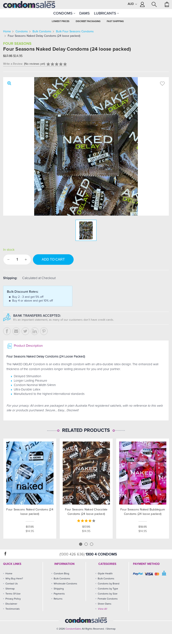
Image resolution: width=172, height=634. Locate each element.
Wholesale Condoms (65, 584)
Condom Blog (61, 573)
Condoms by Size (107, 594)
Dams (84, 13)
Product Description (28, 345)
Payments (59, 594)
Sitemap (10, 589)
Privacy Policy (13, 599)
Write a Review (12, 63)
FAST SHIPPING (115, 21)
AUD (131, 4)
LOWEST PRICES (60, 21)
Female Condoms (108, 599)
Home (7, 31)
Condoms (63, 13)
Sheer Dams (104, 604)
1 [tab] (80, 544)
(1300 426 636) (73, 554)
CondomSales (73, 629)
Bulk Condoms (42, 31)
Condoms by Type (108, 589)
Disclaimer (11, 604)
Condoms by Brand (108, 584)
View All (102, 609)
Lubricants (105, 13)
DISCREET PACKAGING (88, 21)
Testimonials (12, 609)
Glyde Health (105, 573)
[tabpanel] (30, 488)
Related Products (86, 430)
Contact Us (11, 584)
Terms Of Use (13, 594)
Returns (58, 599)
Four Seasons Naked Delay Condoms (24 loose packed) (44, 35)
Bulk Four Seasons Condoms (75, 31)
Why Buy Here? (14, 578)
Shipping (59, 589)
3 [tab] (91, 544)
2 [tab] (86, 544)
